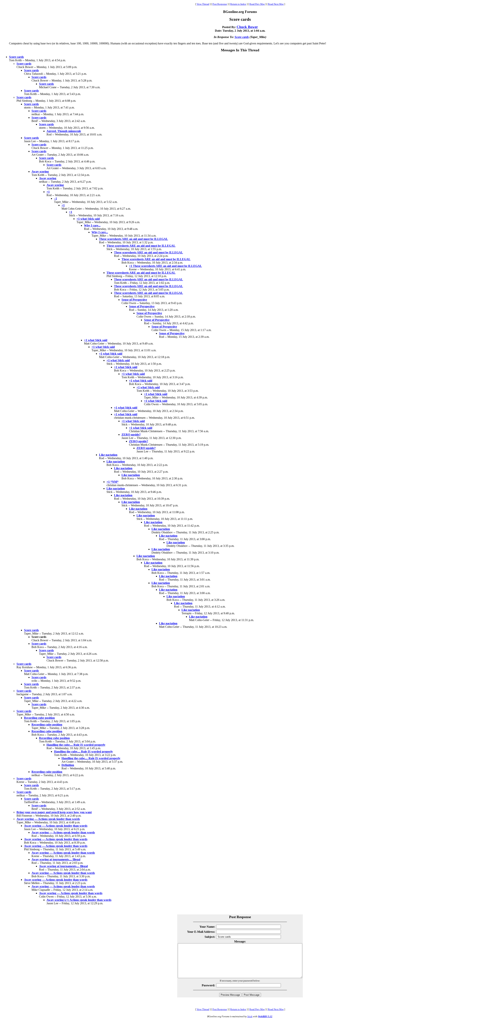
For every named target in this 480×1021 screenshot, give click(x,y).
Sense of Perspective (134, 299)
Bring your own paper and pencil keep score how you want (54, 812)
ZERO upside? (131, 434)
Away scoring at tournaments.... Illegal (56, 859)
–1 (55, 198)
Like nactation (108, 454)
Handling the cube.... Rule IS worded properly (75, 744)
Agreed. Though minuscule (63, 131)
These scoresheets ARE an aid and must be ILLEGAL (133, 239)
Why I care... (92, 225)
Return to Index (238, 4)
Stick (249, 1016)
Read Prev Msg (257, 4)
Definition (68, 765)
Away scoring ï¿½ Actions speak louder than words (78, 899)
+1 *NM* (112, 481)
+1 (48, 191)
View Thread (202, 4)
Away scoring (40, 171)
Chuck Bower (247, 27)
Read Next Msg (276, 4)
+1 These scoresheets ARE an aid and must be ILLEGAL (165, 266)
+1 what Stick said (88, 218)
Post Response (219, 4)
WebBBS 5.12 (265, 1016)
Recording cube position (39, 717)
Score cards (242, 37)
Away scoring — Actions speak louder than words (48, 819)
